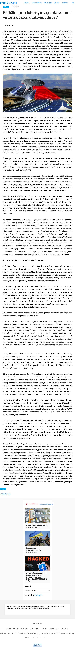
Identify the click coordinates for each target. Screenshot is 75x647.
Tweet (6, 6)
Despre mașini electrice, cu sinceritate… (36, 526)
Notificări (64, 629)
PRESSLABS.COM (12, 633)
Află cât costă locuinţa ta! (46, 504)
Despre (65, 3)
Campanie (48, 3)
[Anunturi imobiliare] (31, 504)
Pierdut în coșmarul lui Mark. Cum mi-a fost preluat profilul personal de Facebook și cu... (36, 577)
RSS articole (54, 629)
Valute (56, 3)
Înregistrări (36, 3)
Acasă (26, 3)
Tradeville (38, 595)
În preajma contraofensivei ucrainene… (33, 550)
